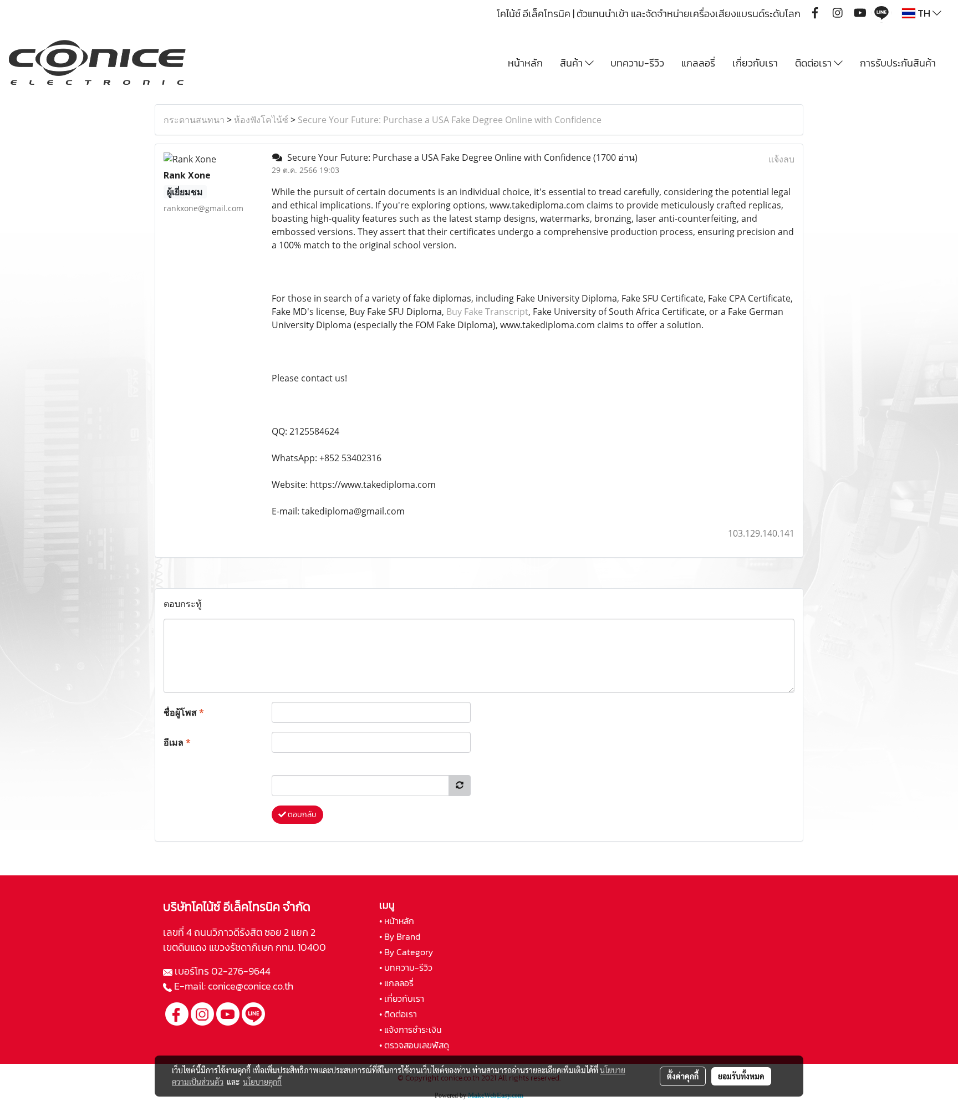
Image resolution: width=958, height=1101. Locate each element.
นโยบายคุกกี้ (262, 1082)
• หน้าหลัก (396, 920)
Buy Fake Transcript (487, 311)
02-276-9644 (241, 971)
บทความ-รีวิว (637, 62)
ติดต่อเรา (814, 62)
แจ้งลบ (781, 159)
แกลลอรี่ (698, 62)
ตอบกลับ (301, 814)
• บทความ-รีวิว (405, 967)
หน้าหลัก (525, 62)
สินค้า (572, 62)
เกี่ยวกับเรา (755, 62)
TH (923, 13)
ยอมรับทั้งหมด (741, 1076)
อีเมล (177, 742)
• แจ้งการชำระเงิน (410, 1029)
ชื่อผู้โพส (184, 712)
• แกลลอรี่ (396, 983)
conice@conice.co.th (251, 985)
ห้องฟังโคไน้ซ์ (261, 120)
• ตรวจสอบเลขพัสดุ (414, 1045)
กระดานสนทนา (194, 120)
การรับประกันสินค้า (898, 62)
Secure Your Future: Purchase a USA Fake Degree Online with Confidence (450, 120)
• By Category (406, 952)
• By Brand (399, 936)
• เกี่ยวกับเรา (401, 998)
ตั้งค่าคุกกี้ (683, 1076)
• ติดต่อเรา (398, 1014)
